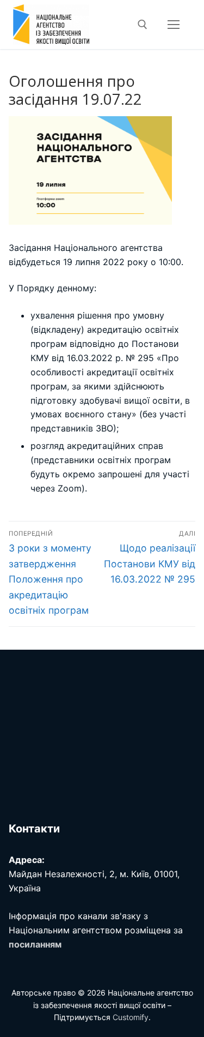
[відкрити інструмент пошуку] (142, 24)
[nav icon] (173, 24)
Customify (131, 1017)
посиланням (35, 944)
